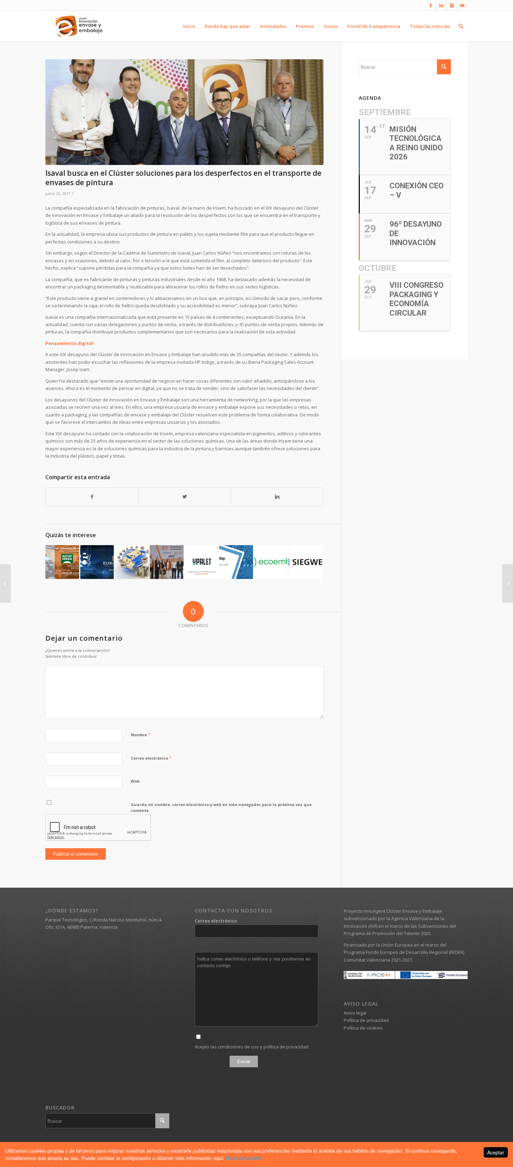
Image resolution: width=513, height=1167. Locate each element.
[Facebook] (431, 5)
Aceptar (495, 1152)
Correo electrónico (151, 758)
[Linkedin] (441, 5)
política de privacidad (285, 1047)
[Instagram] (452, 5)
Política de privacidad (366, 1020)
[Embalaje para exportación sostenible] (132, 562)
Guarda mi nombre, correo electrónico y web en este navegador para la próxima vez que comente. (221, 807)
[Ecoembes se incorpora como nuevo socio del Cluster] (271, 562)
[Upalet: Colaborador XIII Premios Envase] (201, 562)
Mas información (244, 1157)
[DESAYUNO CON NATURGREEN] (62, 562)
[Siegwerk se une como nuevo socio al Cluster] (305, 562)
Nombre (140, 734)
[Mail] (462, 5)
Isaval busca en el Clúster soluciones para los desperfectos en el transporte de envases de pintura (183, 177)
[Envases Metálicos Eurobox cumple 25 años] (97, 562)
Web (135, 781)
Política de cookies (363, 1028)
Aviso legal (355, 1013)
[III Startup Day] (236, 562)
